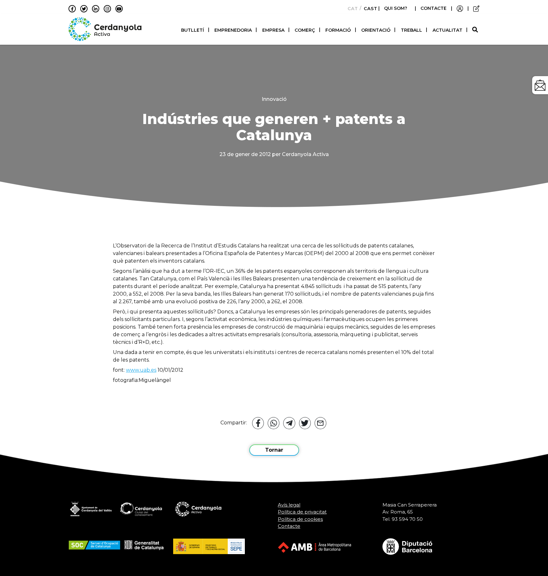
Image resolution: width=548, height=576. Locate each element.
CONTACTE (434, 8)
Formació (338, 30)
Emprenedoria (233, 30)
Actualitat (447, 30)
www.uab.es (141, 370)
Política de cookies (300, 519)
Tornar (274, 450)
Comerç (305, 30)
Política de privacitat (302, 512)
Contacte (289, 526)
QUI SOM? (395, 8)
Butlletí (192, 30)
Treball (411, 30)
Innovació (274, 99)
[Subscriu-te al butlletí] (540, 85)
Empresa (273, 30)
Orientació (375, 30)
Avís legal (289, 505)
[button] (476, 30)
